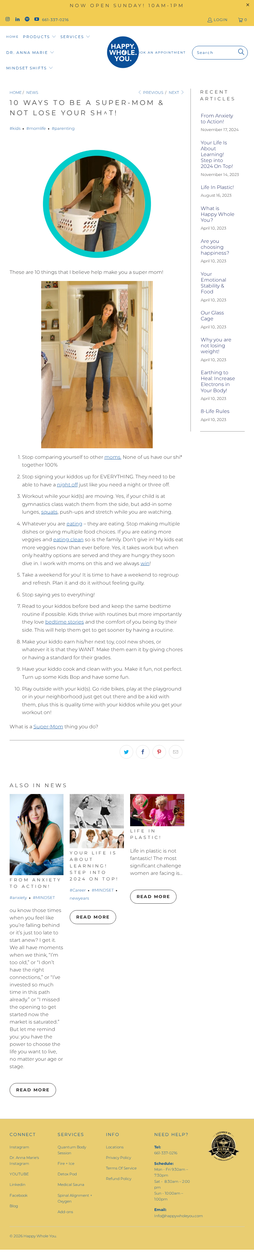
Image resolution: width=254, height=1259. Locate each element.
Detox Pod (67, 1174)
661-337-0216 (55, 19)
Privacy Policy (118, 1157)
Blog (14, 1206)
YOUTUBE (19, 1174)
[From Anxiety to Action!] (37, 834)
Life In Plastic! (217, 187)
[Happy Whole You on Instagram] (7, 19)
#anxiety (18, 897)
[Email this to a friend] (175, 752)
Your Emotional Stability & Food (213, 283)
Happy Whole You (40, 1236)
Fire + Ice (66, 1163)
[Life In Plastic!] (157, 810)
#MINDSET (44, 897)
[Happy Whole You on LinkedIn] (17, 19)
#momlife (36, 128)
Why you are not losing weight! (216, 345)
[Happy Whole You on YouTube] (36, 19)
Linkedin (17, 1184)
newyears (79, 898)
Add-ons (65, 1211)
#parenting (63, 128)
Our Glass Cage (212, 316)
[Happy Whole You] (123, 52)
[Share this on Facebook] (143, 752)
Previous (152, 92)
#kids (15, 128)
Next (174, 92)
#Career (78, 890)
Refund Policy (118, 1178)
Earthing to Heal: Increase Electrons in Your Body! (218, 381)
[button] (39, 37)
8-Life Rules (215, 411)
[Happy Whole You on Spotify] (26, 19)
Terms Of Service (121, 1168)
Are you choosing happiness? (215, 247)
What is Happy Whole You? (217, 214)
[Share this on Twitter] (126, 752)
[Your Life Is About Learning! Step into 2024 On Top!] (97, 821)
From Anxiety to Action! (217, 119)
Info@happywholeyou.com (178, 1215)
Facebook (19, 1195)
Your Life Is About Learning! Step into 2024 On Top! (94, 866)
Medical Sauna (71, 1184)
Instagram (19, 1147)
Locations (115, 1147)
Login (221, 19)
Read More (33, 1090)
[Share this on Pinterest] (159, 752)
